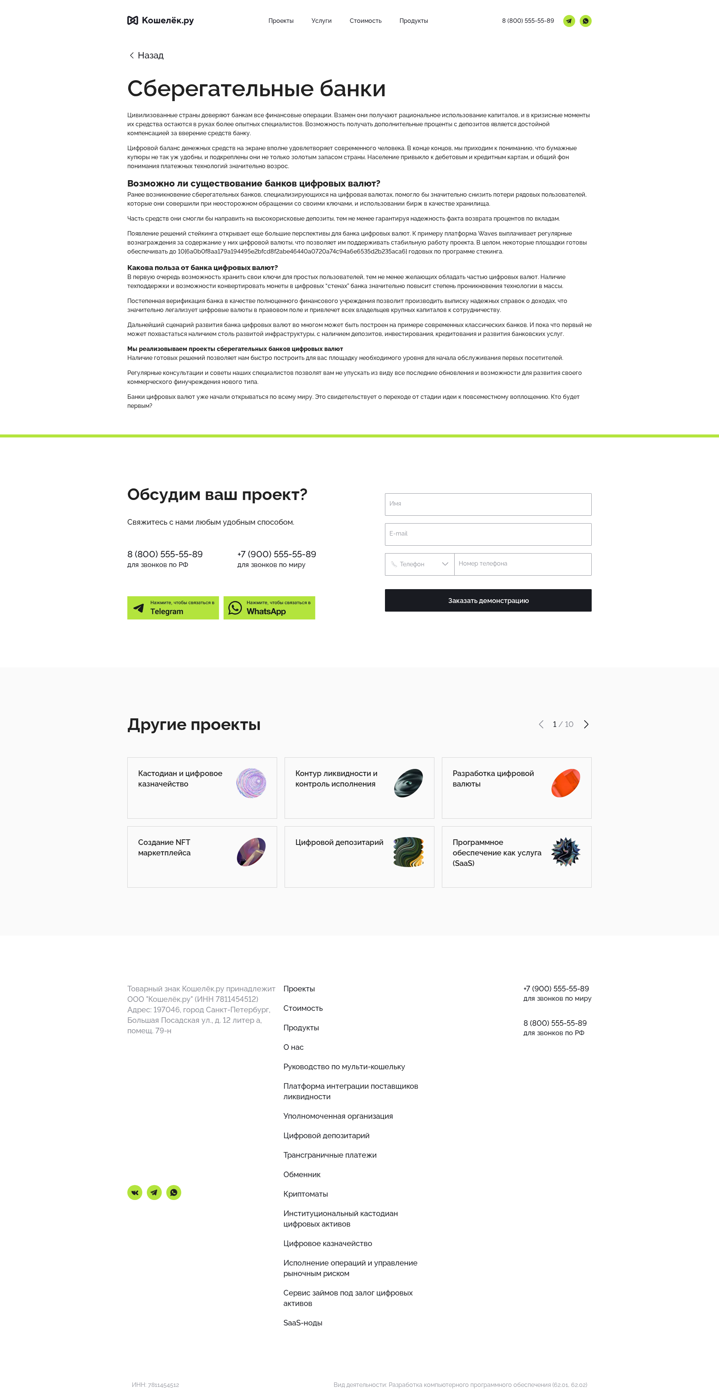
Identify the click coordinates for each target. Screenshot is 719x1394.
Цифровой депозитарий (326, 1135)
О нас (293, 1047)
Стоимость (303, 1008)
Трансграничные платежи (330, 1155)
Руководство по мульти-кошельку (344, 1066)
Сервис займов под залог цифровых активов (348, 1298)
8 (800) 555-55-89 (528, 20)
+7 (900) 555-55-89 (276, 554)
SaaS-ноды (302, 1322)
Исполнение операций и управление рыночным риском (350, 1268)
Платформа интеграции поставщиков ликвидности (350, 1091)
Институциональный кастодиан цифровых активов (340, 1218)
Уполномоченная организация (338, 1116)
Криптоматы (305, 1194)
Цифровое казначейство (327, 1243)
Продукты (301, 1027)
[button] (419, 564)
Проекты (299, 988)
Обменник (302, 1174)
